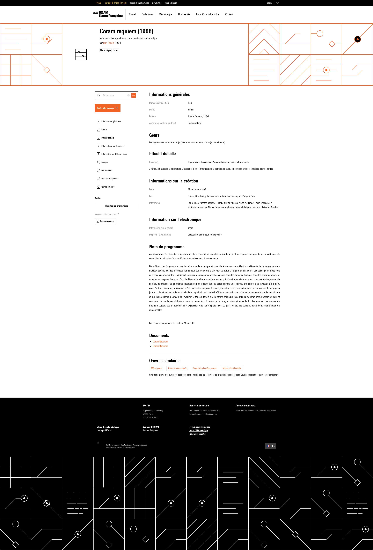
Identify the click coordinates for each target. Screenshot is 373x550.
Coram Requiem (160, 341)
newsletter (156, 2)
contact (229, 14)
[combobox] (116, 95)
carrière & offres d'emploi (115, 2)
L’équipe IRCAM (104, 430)
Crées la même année (177, 368)
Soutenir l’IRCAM (151, 427)
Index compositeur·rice (207, 14)
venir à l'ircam (171, 2)
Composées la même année (205, 368)
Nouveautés (184, 14)
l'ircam (98, 2)
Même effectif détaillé (232, 368)
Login (269, 2)
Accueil (132, 14)
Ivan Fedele (108, 42)
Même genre (156, 368)
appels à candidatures (139, 2)
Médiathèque (165, 14)
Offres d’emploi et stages (108, 427)
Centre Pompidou (151, 430)
